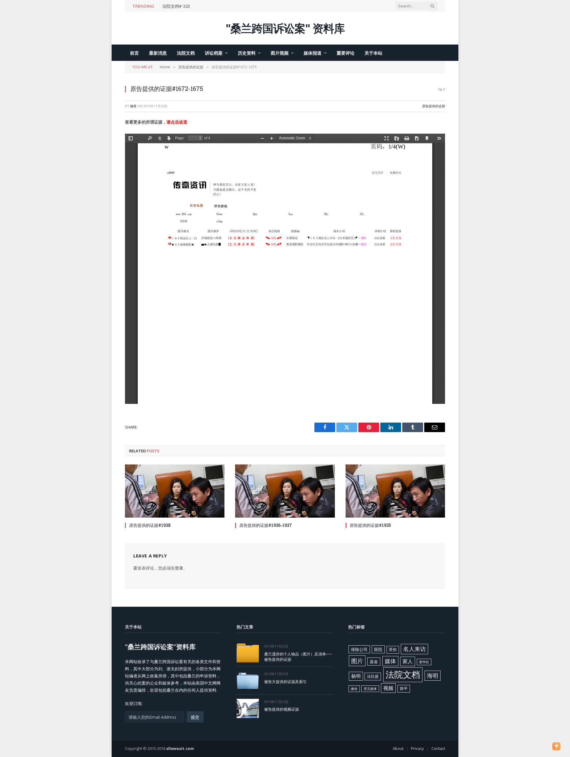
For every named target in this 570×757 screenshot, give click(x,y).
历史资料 (247, 53)
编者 (133, 106)
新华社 (424, 662)
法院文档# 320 (176, 6)
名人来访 (414, 649)
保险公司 (359, 649)
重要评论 (345, 53)
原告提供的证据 (433, 106)
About (398, 748)
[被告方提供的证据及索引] (248, 680)
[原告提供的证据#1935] (395, 490)
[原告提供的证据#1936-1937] (285, 490)
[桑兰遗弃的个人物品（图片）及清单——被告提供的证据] (248, 653)
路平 (404, 688)
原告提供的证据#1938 (149, 525)
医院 (378, 649)
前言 (134, 53)
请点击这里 (177, 122)
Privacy (417, 748)
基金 (374, 661)
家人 (408, 661)
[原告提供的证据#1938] (174, 490)
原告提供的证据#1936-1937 (265, 525)
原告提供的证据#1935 (370, 525)
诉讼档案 (214, 53)
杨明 (356, 676)
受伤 (393, 649)
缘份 (354, 689)
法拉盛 (373, 676)
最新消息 (158, 53)
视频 (388, 688)
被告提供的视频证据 (281, 709)
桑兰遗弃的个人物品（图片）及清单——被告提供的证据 (298, 656)
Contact (438, 748)
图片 (357, 661)
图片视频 (280, 53)
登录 (179, 568)
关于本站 (373, 53)
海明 (432, 675)
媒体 (390, 661)
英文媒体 (370, 689)
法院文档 (186, 53)
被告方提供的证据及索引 (285, 681)
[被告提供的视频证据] (248, 708)
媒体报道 (313, 53)
